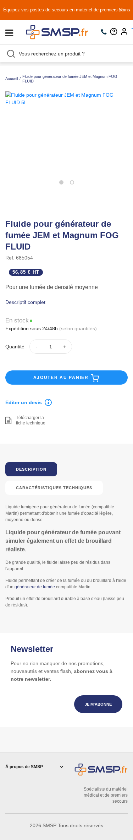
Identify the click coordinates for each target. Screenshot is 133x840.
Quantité (14, 346)
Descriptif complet (25, 302)
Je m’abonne (98, 704)
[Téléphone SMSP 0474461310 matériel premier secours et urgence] (105, 32)
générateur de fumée (35, 586)
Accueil (11, 78)
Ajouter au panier (61, 377)
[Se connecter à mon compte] (126, 32)
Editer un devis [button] (23, 402)
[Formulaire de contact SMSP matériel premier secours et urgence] (115, 32)
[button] (61, 182)
